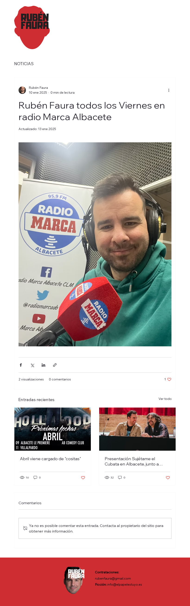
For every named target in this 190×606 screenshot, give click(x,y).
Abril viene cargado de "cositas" (50, 458)
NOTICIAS (24, 63)
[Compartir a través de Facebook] (21, 365)
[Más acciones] (168, 90)
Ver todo (165, 399)
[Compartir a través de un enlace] (55, 365)
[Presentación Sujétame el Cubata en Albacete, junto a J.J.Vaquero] (137, 429)
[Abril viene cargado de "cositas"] (52, 429)
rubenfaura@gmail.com (113, 578)
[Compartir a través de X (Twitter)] (32, 365)
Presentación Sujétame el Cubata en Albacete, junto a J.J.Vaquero (132, 461)
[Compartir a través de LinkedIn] (43, 365)
